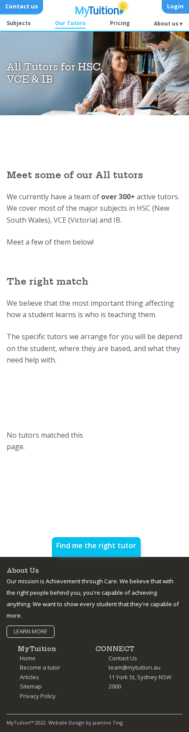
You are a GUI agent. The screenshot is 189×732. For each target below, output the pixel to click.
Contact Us (123, 658)
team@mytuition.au (134, 667)
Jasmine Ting (108, 722)
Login (175, 6)
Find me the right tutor (96, 545)
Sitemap (31, 686)
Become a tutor (40, 667)
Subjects (19, 23)
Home (28, 658)
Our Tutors (70, 23)
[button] (168, 24)
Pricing (120, 23)
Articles (29, 677)
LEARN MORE (30, 631)
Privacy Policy (38, 696)
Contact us (21, 6)
